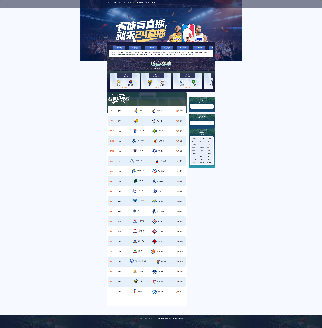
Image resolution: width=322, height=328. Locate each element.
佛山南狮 (140, 211)
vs (202, 159)
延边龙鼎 (163, 161)
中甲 (119, 161)
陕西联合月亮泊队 (141, 160)
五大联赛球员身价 (197, 141)
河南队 (140, 251)
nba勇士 (202, 147)
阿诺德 (209, 138)
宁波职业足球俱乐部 (141, 261)
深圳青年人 (160, 211)
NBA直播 (151, 48)
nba (202, 150)
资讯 (147, 2)
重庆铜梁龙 (160, 251)
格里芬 (202, 162)
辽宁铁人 (160, 231)
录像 (153, 2)
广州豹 (141, 281)
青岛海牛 (141, 150)
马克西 (202, 153)
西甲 (119, 111)
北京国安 (160, 131)
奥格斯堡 (141, 291)
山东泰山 (160, 221)
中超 (119, 131)
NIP (194, 159)
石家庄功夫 (141, 190)
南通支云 (160, 271)
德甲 (119, 292)
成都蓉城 (141, 231)
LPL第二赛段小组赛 (213, 156)
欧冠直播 (183, 48)
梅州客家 (164, 261)
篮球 (209, 150)
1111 (202, 123)
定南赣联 (141, 241)
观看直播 (125, 87)
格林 (209, 144)
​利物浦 (195, 138)
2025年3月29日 (203, 156)
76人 (194, 156)
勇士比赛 (209, 147)
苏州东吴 (160, 241)
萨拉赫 (202, 138)
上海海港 (161, 141)
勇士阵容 (194, 150)
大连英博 (141, 130)
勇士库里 (194, 147)
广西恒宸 (160, 201)
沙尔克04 (160, 291)
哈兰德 (202, 141)
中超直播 (167, 48)
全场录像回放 (196, 162)
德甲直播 (199, 48)
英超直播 (135, 48)
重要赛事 (140, 2)
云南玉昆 (160, 181)
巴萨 (141, 120)
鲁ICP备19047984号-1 (176, 318)
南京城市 (141, 201)
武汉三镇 (160, 151)
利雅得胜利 (210, 141)
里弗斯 (209, 162)
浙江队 (141, 180)
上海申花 (141, 221)
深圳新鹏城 (141, 140)
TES (209, 159)
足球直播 (122, 2)
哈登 (209, 153)
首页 (114, 2)
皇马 (141, 110)
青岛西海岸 (161, 171)
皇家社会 (159, 111)
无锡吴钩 (161, 191)
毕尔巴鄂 (159, 121)
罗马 (202, 144)
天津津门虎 (140, 170)
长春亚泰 (160, 281)
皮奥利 (195, 144)
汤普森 (195, 153)
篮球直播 (131, 2)
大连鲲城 (141, 271)
